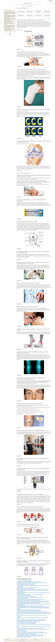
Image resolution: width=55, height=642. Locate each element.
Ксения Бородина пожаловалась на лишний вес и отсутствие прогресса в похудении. (30, 628)
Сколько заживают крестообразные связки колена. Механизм (30, 506)
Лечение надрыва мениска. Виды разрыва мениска (28, 524)
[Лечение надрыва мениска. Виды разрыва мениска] (34, 530)
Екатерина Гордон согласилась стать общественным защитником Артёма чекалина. (30, 634)
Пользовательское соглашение (24, 639)
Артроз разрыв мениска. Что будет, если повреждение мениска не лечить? (33, 430)
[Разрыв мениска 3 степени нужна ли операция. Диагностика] (34, 421)
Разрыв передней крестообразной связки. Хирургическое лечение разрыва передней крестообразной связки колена (33, 263)
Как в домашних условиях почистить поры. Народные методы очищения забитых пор (9, 13)
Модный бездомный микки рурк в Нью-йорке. (24, 636)
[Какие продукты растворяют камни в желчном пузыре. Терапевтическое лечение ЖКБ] (34, 464)
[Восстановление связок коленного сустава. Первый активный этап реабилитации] (34, 213)
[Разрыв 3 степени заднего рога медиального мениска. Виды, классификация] (34, 127)
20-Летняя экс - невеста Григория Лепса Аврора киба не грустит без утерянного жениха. (31, 635)
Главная (22, 6)
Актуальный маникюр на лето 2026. (23, 598)
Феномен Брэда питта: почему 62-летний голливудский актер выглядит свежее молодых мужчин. (32, 611)
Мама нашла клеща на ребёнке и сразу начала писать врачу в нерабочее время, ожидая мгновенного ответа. (34, 603)
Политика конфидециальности (22, 640)
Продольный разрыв (30, 11)
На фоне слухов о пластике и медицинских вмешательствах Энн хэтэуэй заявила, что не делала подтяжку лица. (34, 612)
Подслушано (30, 6)
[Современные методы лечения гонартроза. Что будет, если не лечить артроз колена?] (34, 341)
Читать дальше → (19, 49)
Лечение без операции (21, 11)
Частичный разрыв (47, 15)
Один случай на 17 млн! (21, 604)
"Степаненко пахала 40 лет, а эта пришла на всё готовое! (26, 588)
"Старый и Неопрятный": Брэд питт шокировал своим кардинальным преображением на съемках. (32, 582)
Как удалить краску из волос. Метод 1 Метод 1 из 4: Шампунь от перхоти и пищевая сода (9, 16)
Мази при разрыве (29, 15)
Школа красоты (27, 3)
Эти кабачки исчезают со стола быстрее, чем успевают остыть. (26, 583)
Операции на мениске (21, 15)
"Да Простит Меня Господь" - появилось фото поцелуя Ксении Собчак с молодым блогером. (31, 619)
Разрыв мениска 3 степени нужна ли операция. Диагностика (30, 403)
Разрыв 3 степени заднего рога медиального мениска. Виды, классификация (33, 109)
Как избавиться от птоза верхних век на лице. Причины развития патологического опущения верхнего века (31, 378)
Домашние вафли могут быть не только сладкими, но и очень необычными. (29, 621)
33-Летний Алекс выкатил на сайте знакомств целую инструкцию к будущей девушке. (30, 594)
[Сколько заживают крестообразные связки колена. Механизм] (34, 517)
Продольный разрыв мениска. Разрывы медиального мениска (30, 52)
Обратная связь (35, 639)
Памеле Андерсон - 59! (21, 591)
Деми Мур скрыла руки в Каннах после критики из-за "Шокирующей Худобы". (29, 610)
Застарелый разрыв (38, 15)
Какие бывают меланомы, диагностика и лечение (27, 306)
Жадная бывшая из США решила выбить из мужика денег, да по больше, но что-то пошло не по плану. (33, 590)
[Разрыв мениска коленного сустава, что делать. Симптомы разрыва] (34, 93)
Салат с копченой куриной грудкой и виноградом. (24, 580)
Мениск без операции (47, 11)
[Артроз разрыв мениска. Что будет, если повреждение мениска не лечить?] (34, 445)
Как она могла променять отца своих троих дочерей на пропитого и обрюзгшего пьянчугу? (31, 599)
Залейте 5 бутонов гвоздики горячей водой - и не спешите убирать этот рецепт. (29, 581)
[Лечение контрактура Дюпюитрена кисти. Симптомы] (34, 296)
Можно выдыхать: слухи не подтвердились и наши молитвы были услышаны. (29, 600)
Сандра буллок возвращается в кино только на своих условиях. (27, 622)
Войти (49, 0)
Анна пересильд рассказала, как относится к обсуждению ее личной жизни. (29, 602)
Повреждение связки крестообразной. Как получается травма (30, 494)
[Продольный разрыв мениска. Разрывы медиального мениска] (34, 61)
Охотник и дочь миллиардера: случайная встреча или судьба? (27, 633)
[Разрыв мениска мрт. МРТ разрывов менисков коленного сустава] (34, 38)
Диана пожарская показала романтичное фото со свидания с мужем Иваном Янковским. (31, 605)
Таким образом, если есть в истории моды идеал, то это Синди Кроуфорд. (28, 587)
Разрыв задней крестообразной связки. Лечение (27, 221)
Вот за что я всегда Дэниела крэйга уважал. (24, 595)
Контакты (20, 639)
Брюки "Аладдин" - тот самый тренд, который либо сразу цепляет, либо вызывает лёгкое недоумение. (32, 589)
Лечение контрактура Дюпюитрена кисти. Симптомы (28, 283)
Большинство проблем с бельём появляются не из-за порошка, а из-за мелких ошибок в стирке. (32, 620)
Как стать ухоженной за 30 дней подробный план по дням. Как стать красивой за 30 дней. (9, 26)
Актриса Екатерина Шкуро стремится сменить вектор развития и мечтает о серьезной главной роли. (33, 632)
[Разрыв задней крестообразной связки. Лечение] (34, 239)
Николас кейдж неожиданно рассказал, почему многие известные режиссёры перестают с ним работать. (33, 606)
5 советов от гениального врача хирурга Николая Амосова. (26, 623)
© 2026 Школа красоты (7, 639)
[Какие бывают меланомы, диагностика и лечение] (34, 318)
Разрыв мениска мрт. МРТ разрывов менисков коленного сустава (31, 20)
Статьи (26, 6)
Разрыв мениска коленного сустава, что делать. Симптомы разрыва (31, 69)
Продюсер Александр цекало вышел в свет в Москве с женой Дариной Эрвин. (29, 609)
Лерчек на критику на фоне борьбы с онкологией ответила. (26, 584)
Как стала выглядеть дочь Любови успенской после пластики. (27, 596)
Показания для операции (38, 11)
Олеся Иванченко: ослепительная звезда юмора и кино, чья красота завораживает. (30, 597)
